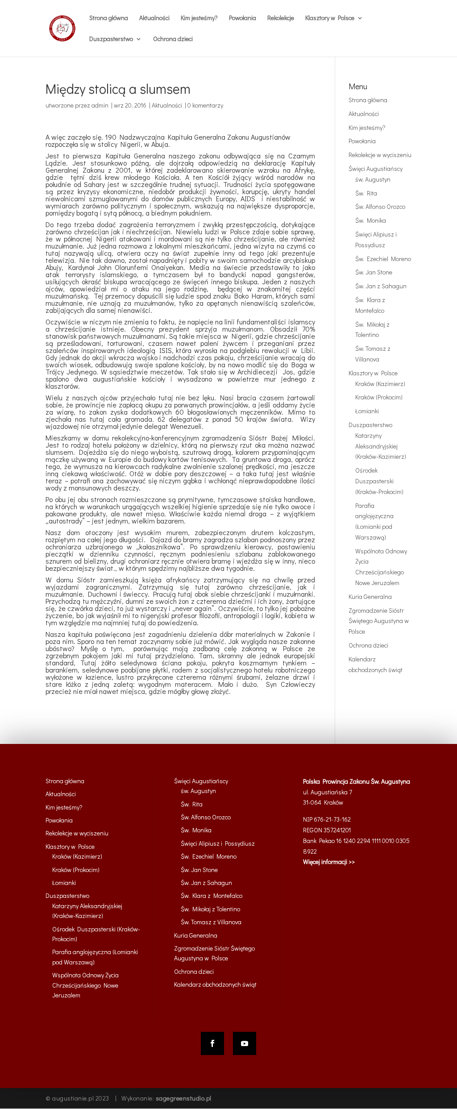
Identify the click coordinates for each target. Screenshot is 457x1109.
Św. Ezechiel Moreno (383, 258)
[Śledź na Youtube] (244, 1043)
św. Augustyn (373, 179)
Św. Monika (370, 220)
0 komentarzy (205, 105)
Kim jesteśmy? (199, 18)
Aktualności (154, 18)
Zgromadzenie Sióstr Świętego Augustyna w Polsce (379, 621)
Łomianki (367, 411)
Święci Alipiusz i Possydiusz (218, 843)
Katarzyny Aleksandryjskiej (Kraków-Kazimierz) (380, 446)
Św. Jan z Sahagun (381, 286)
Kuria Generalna (370, 596)
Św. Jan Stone (373, 272)
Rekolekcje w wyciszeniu (380, 154)
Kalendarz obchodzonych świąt (215, 984)
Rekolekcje (280, 18)
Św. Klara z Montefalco (211, 895)
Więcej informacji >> (329, 861)
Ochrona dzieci (173, 39)
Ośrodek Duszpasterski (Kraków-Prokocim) (379, 481)
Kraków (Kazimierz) (380, 383)
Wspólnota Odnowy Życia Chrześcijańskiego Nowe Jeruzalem (85, 985)
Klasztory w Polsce (373, 373)
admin (99, 105)
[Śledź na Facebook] (212, 1043)
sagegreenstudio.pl (184, 1098)
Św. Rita (366, 193)
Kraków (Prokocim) (379, 397)
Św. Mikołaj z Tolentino (210, 909)
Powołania (242, 18)
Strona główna (108, 18)
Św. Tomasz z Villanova (211, 922)
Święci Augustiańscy (376, 168)
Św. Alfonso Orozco (380, 206)
